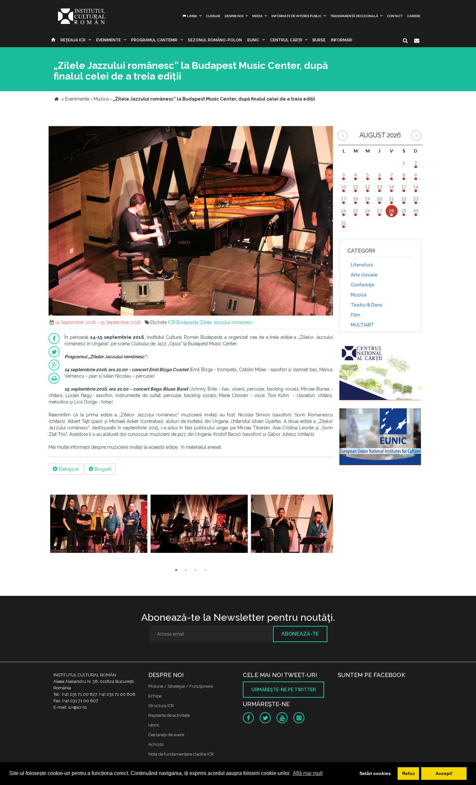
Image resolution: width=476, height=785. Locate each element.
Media (257, 16)
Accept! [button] (444, 773)
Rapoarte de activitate (169, 715)
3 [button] (195, 570)
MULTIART (362, 325)
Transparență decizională (354, 16)
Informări (341, 40)
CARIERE (413, 16)
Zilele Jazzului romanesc (226, 322)
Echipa (155, 696)
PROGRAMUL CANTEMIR (154, 40)
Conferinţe (362, 284)
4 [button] (205, 570)
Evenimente (108, 40)
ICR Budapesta (183, 322)
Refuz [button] (408, 773)
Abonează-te (300, 634)
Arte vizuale (364, 274)
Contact (394, 16)
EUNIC (253, 40)
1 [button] (176, 570)
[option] (99, 524)
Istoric (154, 725)
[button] (327, 132)
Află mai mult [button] (308, 773)
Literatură (362, 264)
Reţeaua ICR (73, 40)
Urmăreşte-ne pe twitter (283, 689)
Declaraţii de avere (166, 734)
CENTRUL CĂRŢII (286, 40)
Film (355, 314)
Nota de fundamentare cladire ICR (181, 754)
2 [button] (186, 570)
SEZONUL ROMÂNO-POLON (215, 40)
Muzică (359, 294)
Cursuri (213, 16)
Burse (318, 40)
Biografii (102, 469)
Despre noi (234, 16)
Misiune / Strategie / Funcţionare (180, 686)
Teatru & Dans (366, 304)
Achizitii (156, 744)
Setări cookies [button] (375, 773)
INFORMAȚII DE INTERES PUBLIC (296, 16)
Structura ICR (161, 705)
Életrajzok (68, 469)
